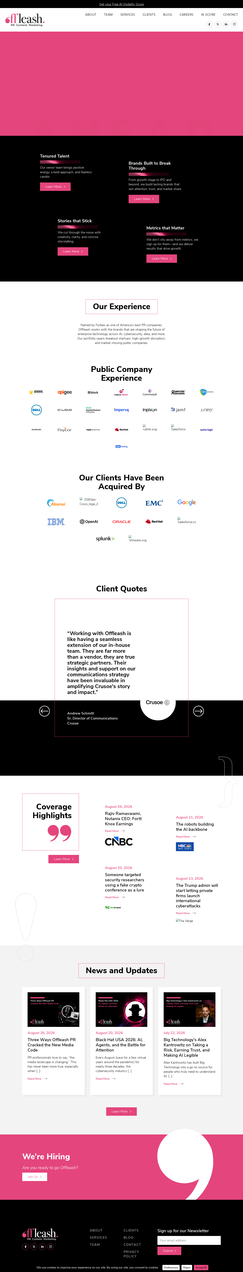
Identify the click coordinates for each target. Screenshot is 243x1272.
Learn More (54, 186)
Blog (167, 14)
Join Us (33, 1177)
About (90, 14)
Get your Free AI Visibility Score (121, 4)
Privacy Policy (131, 1254)
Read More (112, 831)
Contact (230, 14)
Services (127, 14)
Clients (149, 14)
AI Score (208, 14)
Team (108, 14)
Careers (187, 14)
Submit (168, 1251)
